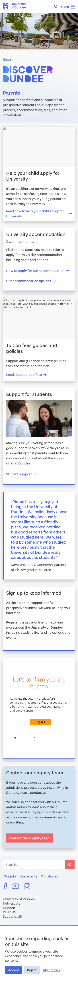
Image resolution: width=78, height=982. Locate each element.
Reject (32, 970)
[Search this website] (57, 7)
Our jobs (10, 876)
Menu (65, 7)
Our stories (49, 876)
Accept (13, 970)
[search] (70, 864)
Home (7, 59)
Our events (28, 876)
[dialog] (39, 954)
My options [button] (51, 970)
